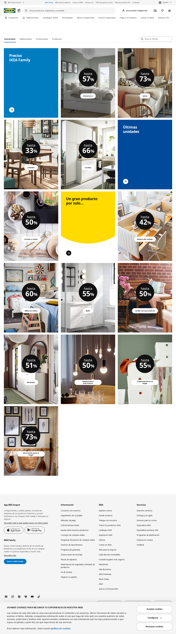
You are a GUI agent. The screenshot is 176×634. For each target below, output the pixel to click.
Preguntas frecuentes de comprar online (78, 540)
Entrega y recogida (144, 515)
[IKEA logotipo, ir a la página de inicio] (9, 10)
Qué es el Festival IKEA (108, 589)
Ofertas (102, 540)
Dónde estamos (105, 515)
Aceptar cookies (154, 609)
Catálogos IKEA (105, 530)
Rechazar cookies (154, 627)
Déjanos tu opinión (69, 577)
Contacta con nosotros (71, 510)
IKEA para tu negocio (62, 2)
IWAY (101, 584)
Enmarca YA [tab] (163, 17)
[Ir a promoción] (22, 10)
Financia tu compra (145, 540)
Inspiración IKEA (105, 535)
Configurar (153, 618)
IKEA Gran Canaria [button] (14, 2)
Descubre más (10, 555)
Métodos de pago (68, 520)
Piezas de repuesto (69, 559)
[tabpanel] (88, 260)
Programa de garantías (70, 549)
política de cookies (61, 628)
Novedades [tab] (67, 17)
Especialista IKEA (144, 525)
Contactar (136, 2)
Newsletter (103, 564)
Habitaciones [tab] (32, 17)
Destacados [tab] (9, 39)
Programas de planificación (148, 535)
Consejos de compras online (73, 535)
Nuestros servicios (144, 510)
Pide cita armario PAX (122, 2)
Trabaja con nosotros (108, 520)
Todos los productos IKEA (110, 525)
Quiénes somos (105, 510)
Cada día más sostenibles (109, 554)
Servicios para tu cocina (147, 520)
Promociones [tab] (42, 39)
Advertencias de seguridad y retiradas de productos (78, 565)
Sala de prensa (105, 569)
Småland (140, 545)
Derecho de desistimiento (72, 545)
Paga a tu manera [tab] (128, 17)
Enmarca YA (89, 2)
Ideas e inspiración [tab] (85, 17)
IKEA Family (49, 2)
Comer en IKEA (77, 2)
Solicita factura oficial (70, 525)
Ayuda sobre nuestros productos (74, 530)
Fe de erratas (66, 572)
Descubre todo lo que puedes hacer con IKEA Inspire (26, 523)
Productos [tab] (13, 17)
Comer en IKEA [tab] (147, 17)
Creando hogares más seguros (112, 559)
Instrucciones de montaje (71, 554)
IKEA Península (105, 574)
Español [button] (166, 2)
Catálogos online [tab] (50, 17)
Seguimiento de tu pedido (71, 515)
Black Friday (104, 579)
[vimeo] (25, 596)
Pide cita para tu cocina (104, 2)
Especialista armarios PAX (147, 530)
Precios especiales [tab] (107, 17)
